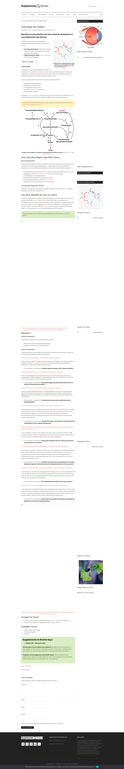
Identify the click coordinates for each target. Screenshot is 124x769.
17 (50, 500)
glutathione (50, 177)
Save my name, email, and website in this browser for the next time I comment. (42, 723)
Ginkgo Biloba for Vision (85, 587)
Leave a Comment (36, 30)
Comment (24, 684)
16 (72, 481)
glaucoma (35, 200)
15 (74, 463)
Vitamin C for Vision (83, 556)
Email (23, 707)
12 (35, 401)
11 (45, 383)
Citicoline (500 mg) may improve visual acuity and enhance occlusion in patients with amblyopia (47, 468)
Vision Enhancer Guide (84, 52)
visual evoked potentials (41, 363)
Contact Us (69, 763)
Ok (97, 766)
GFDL (64, 152)
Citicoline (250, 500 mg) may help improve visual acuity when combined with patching (44, 485)
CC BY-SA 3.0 (69, 152)
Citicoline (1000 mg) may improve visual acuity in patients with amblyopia (41, 388)
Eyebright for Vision (83, 441)
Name (23, 699)
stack (65, 213)
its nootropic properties (33, 95)
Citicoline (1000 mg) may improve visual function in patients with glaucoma (41, 405)
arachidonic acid (42, 174)
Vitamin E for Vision (83, 327)
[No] (122, 766)
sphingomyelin (70, 172)
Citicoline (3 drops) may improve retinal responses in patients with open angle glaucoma (45, 446)
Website (23, 714)
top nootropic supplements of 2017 (32, 104)
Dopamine (42, 55)
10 (74, 368)
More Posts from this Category (85, 592)
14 (42, 442)
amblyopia (43, 200)
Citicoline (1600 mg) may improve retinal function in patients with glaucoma (41, 372)
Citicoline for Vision (83, 213)
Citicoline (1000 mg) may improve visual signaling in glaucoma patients (40, 358)
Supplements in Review (34, 6)
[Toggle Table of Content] (35, 62)
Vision (27, 669)
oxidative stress (49, 179)
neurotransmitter (33, 89)
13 (51, 422)
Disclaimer (75, 763)
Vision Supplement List (85, 167)
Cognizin (45, 206)
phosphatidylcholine (43, 72)
